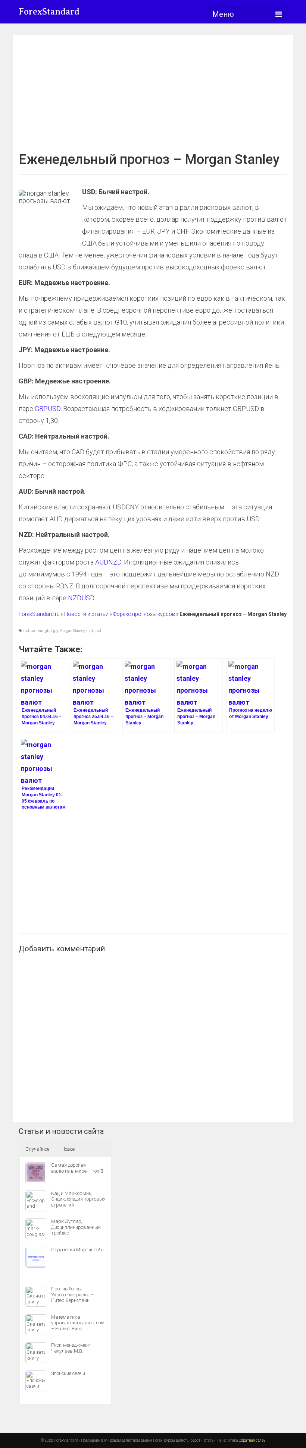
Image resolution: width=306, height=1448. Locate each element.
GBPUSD (47, 408)
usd (97, 631)
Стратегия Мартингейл (77, 1249)
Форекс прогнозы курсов (144, 614)
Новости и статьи (86, 614)
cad (34, 631)
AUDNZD (108, 562)
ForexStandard (49, 11)
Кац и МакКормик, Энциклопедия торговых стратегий (78, 1199)
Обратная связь (252, 1440)
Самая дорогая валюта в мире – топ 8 (77, 1168)
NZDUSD (81, 598)
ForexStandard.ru (39, 614)
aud (26, 631)
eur (40, 631)
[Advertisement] (153, 92)
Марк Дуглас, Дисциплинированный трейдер (76, 1227)
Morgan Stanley (72, 631)
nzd (89, 631)
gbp (48, 631)
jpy (55, 631)
